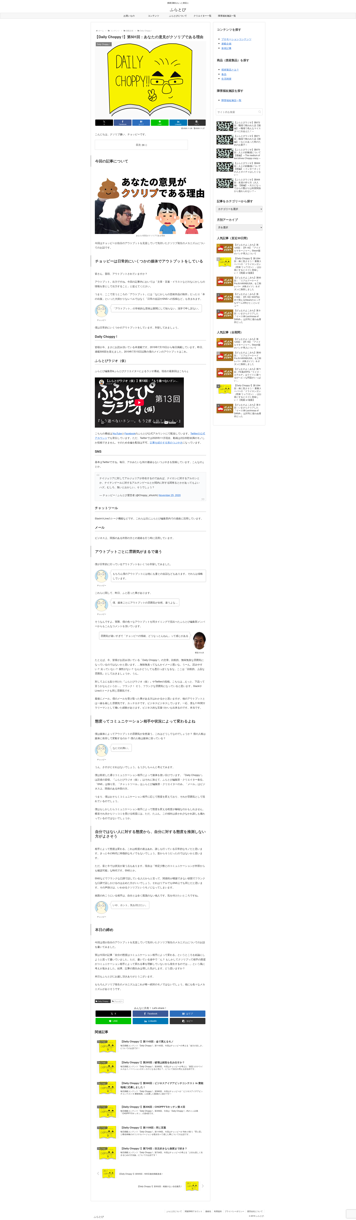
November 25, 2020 (170, 495)
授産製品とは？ (230, 69)
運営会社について (255, 1211)
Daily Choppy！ (104, 1001)
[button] (197, 123)
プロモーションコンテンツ (236, 39)
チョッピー (118, 1001)
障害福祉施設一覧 (231, 100)
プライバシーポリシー (234, 1211)
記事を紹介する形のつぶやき (166, 442)
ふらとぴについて (174, 1211)
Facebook (129, 433)
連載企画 (226, 43)
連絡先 (208, 1211)
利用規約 (218, 1211)
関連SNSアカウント (193, 1211)
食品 (223, 74)
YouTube (117, 433)
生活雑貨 (226, 78)
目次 (138, 144)
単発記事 (226, 48)
